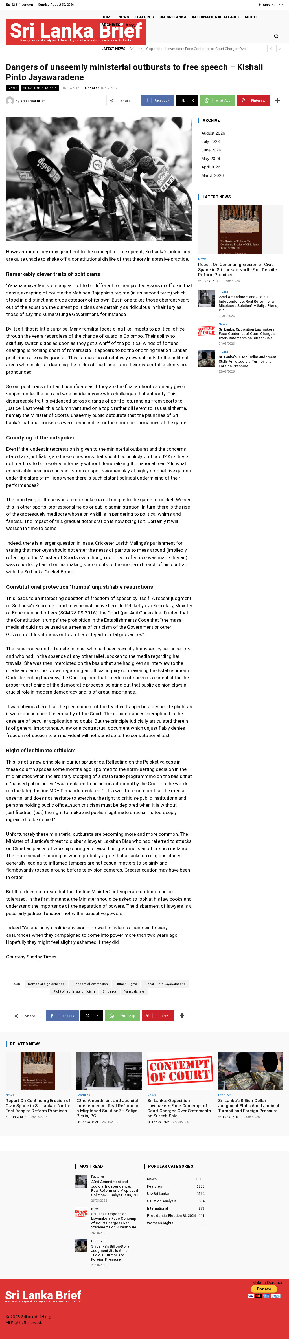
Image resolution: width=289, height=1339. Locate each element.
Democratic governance (46, 984)
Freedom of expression (90, 984)
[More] (277, 100)
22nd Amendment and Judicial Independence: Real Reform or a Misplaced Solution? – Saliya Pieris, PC (248, 303)
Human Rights (126, 984)
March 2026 (213, 175)
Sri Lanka (109, 991)
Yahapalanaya (134, 991)
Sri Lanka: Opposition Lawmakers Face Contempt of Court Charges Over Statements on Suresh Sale (247, 333)
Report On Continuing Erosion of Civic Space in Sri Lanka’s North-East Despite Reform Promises (237, 269)
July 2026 (211, 141)
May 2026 (211, 158)
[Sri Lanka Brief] (11, 100)
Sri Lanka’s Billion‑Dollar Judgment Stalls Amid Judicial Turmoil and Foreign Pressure (247, 361)
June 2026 (211, 150)
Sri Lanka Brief (32, 100)
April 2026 (211, 166)
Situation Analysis (40, 88)
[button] (276, 35)
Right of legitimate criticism (74, 991)
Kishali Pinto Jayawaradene (165, 984)
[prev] (270, 48)
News (12, 88)
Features (225, 291)
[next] (279, 48)
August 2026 (213, 133)
